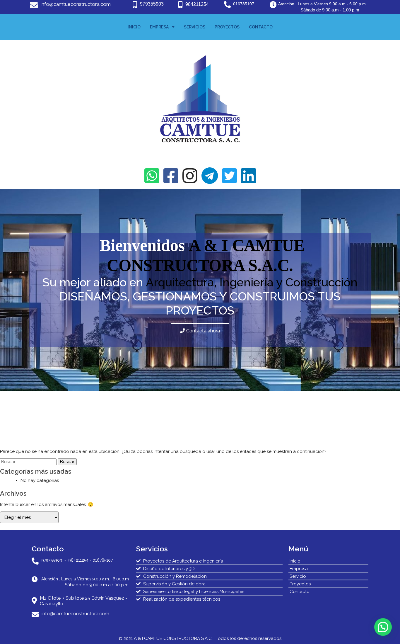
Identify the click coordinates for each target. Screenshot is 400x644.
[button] (383, 627)
